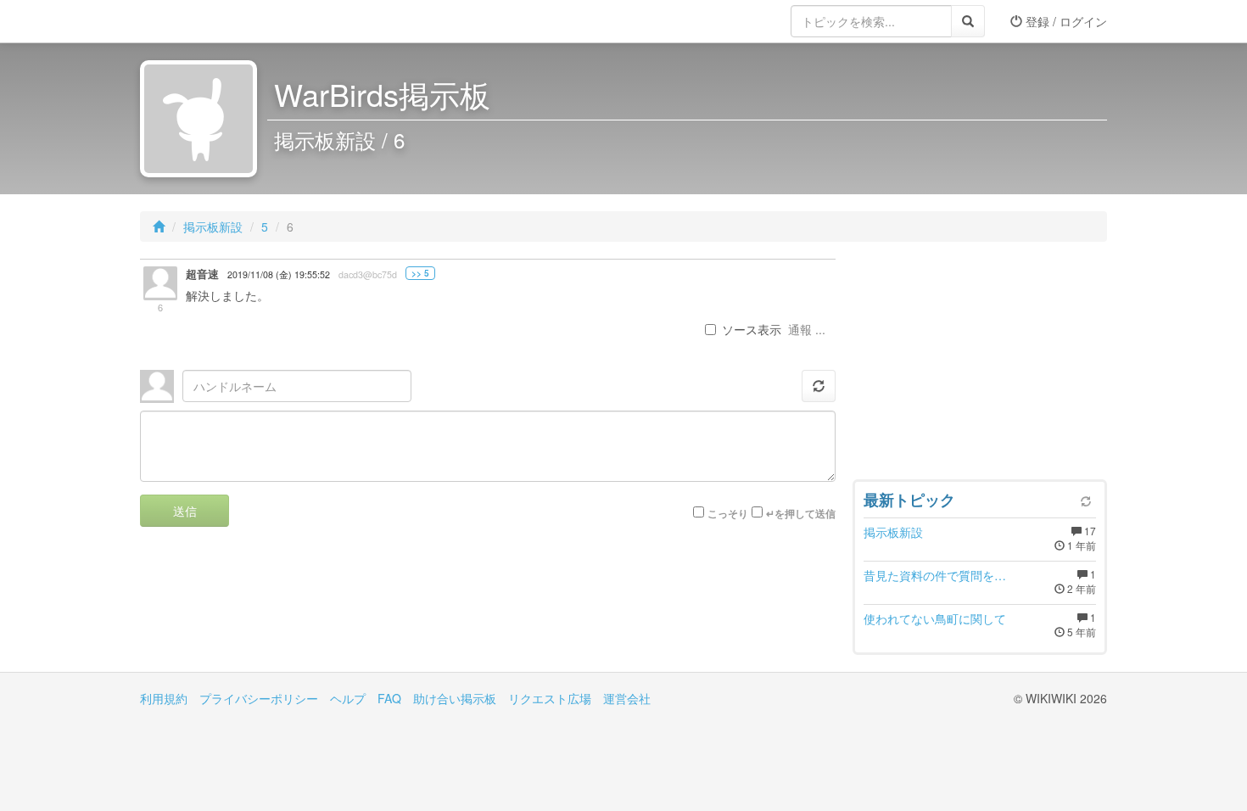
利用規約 (163, 698)
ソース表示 (751, 329)
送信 (185, 510)
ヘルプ (348, 698)
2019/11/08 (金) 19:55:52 (278, 274)
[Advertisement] (980, 365)
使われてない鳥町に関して (935, 618)
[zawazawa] (207, 21)
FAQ (389, 698)
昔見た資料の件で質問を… (935, 575)
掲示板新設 (213, 226)
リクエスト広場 (549, 698)
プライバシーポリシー (258, 698)
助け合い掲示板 (454, 698)
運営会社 (627, 698)
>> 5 (420, 273)
